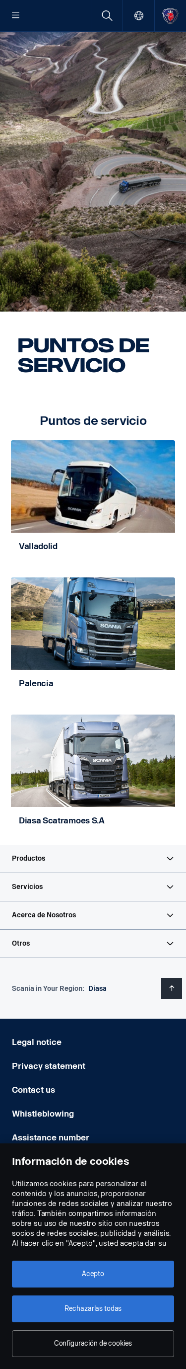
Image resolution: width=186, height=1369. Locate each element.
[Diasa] (170, 15)
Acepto (93, 1274)
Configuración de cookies (93, 1343)
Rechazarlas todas (93, 1308)
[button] (93, 859)
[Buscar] (107, 15)
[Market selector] (138, 15)
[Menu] (16, 16)
